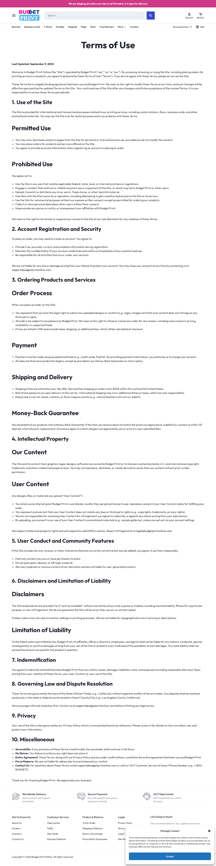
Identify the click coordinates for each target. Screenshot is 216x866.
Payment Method (56, 839)
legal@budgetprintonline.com (154, 531)
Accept (170, 856)
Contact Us (18, 839)
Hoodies (60, 26)
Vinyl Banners (106, 26)
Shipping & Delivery (93, 828)
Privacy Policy (125, 823)
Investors (17, 833)
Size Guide (52, 833)
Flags (83, 26)
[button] (209, 831)
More (120, 26)
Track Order (89, 823)
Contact (134, 26)
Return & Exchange (93, 833)
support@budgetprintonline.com (31, 270)
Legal (121, 833)
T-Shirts (48, 26)
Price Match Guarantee (95, 839)
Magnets (72, 26)
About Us (16, 823)
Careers (16, 828)
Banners (16, 26)
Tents (93, 26)
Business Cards (32, 26)
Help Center (53, 823)
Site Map (122, 839)
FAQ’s (50, 828)
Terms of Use (125, 828)
